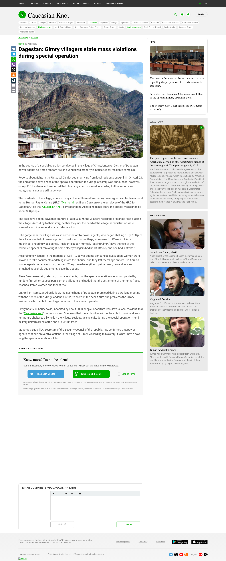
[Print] (13, 90)
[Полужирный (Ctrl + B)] (54, 493)
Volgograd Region (27, 32)
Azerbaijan (81, 23)
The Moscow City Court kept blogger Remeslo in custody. (176, 107)
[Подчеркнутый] (66, 493)
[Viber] (13, 64)
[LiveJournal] (13, 80)
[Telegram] (13, 54)
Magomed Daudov (160, 299)
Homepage (23, 37)
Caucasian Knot (51, 206)
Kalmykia (155, 23)
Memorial (68, 202)
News (21, 3)
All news (34, 37)
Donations (160, 542)
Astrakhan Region (66, 23)
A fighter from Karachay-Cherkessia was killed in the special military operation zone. (176, 95)
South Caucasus (134, 27)
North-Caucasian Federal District (87, 27)
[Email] (13, 85)
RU (200, 4)
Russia (121, 27)
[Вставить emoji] (80, 493)
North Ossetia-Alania (63, 27)
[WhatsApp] (13, 59)
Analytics (62, 3)
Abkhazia (23, 23)
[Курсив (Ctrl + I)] (60, 493)
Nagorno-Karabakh (27, 27)
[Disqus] (80, 442)
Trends (47, 3)
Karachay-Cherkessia (170, 23)
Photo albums (114, 3)
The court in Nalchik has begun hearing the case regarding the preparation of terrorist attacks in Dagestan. (177, 81)
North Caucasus (44, 27)
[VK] (13, 49)
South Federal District (152, 27)
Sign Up (62, 524)
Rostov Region (109, 27)
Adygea (43, 23)
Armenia (52, 23)
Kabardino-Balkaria (140, 23)
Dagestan (104, 23)
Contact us (143, 542)
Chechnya (93, 23)
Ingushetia (125, 23)
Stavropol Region (185, 27)
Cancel (128, 524)
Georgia (114, 23)
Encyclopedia (81, 3)
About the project (123, 542)
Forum (97, 3)
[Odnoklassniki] (13, 75)
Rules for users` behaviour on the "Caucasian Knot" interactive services (76, 554)
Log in (201, 14)
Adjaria (33, 23)
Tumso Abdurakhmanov (163, 350)
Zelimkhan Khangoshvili (163, 252)
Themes (34, 3)
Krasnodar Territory (190, 23)
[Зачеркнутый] (72, 493)
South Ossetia (169, 27)
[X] (13, 69)
